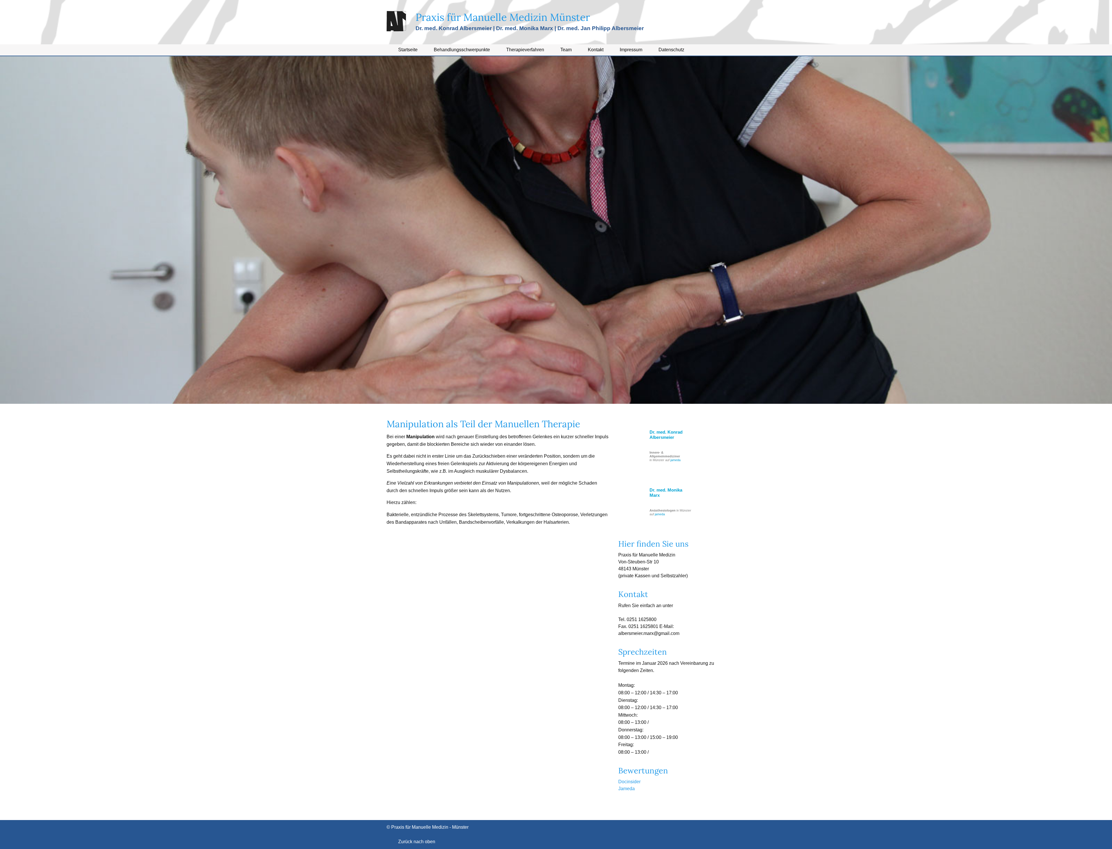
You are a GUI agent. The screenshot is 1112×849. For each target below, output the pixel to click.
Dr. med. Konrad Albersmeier (666, 435)
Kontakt (595, 49)
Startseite (408, 49)
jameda (675, 460)
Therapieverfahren (525, 49)
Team (566, 49)
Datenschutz (671, 49)
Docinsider (629, 781)
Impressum (631, 49)
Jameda (626, 788)
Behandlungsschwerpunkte (462, 49)
